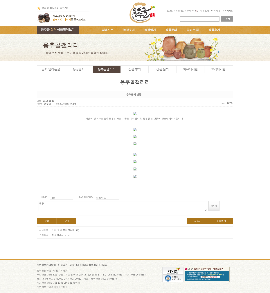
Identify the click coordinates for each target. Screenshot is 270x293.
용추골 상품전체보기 (58, 29)
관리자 (104, 265)
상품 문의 (162, 69)
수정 (46, 220)
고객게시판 (218, 69)
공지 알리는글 (51, 69)
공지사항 (228, 10)
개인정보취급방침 (46, 265)
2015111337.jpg (68, 103)
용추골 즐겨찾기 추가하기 (55, 8)
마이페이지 (216, 10)
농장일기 (150, 29)
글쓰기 (197, 220)
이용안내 (74, 265)
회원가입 (179, 10)
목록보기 (221, 220)
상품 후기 (134, 69)
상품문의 (171, 29)
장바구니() (192, 10)
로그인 (170, 10)
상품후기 (214, 29)
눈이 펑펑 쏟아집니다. (63, 230)
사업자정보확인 (90, 265)
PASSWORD (86, 197)
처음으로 (108, 29)
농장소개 (129, 29)
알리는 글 (192, 29)
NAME (43, 197)
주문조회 (204, 10)
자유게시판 (190, 69)
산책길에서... (59, 234)
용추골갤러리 (107, 69)
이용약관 (63, 265)
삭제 (66, 220)
